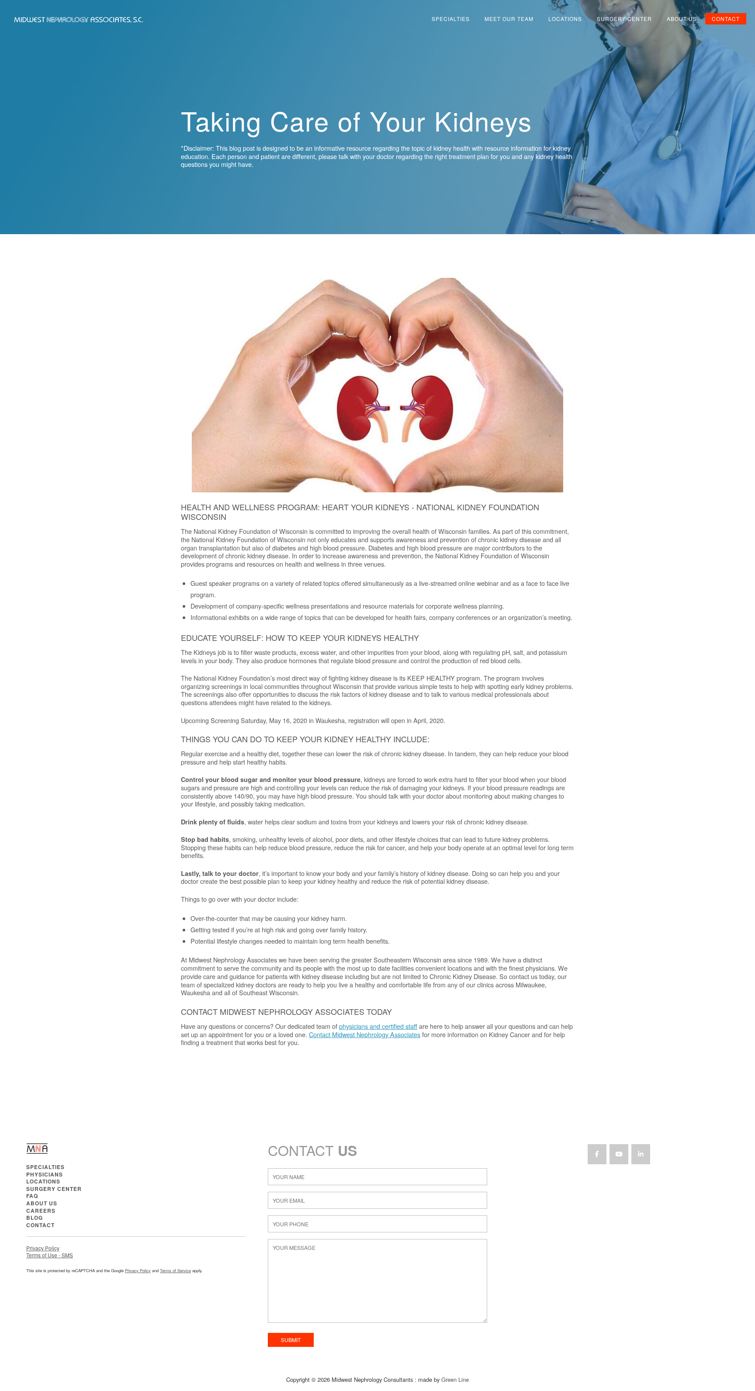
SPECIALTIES (45, 1167)
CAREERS (40, 1211)
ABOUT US (41, 1203)
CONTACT (40, 1225)
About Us (682, 18)
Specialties (451, 18)
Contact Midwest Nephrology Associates (364, 1034)
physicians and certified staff (378, 1026)
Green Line (455, 1379)
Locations (565, 18)
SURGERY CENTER (54, 1189)
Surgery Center (624, 18)
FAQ (32, 1196)
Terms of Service (175, 1270)
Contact (726, 18)
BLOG (34, 1217)
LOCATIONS (43, 1181)
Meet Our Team (509, 18)
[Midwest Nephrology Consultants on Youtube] (619, 1154)
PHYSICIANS (44, 1174)
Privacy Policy (42, 1248)
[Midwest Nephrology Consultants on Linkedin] (640, 1154)
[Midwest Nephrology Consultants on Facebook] (597, 1154)
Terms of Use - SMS (49, 1255)
